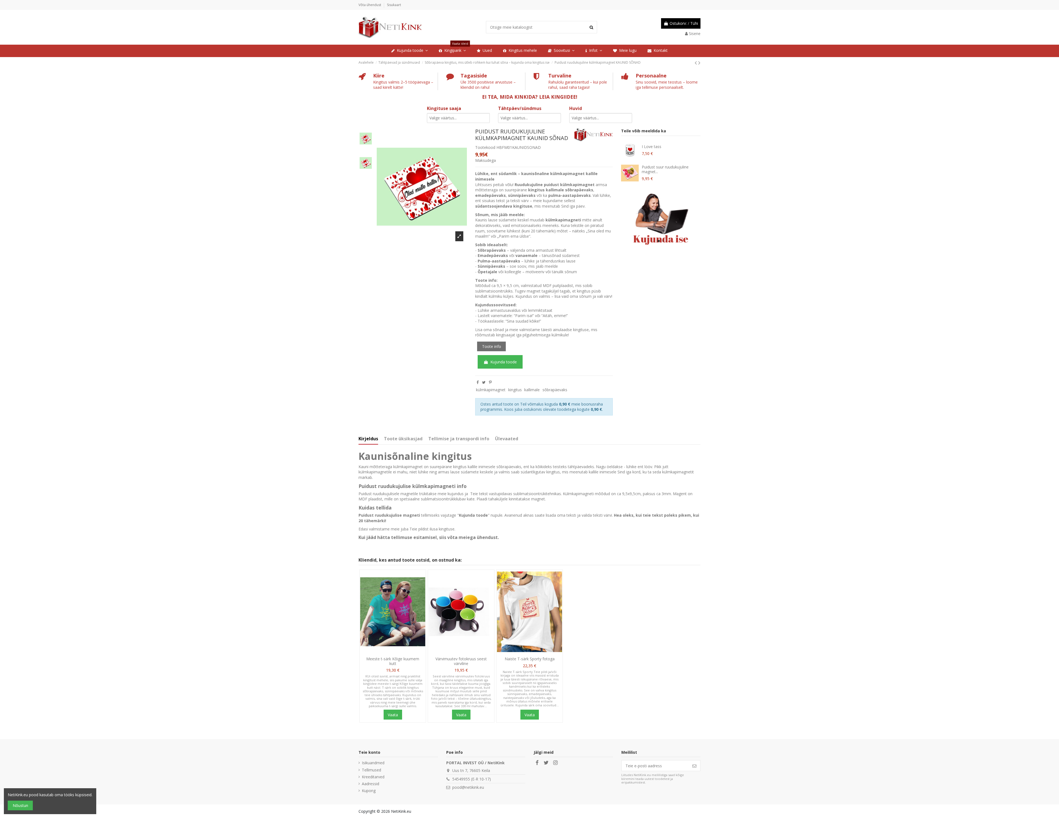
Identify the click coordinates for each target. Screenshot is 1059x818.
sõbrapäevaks (554, 389)
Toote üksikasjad (403, 439)
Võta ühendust (370, 4)
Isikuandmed (373, 762)
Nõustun (20, 805)
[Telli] (694, 765)
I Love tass (651, 146)
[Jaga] (478, 382)
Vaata (393, 714)
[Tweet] (484, 382)
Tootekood (485, 147)
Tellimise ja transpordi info (458, 439)
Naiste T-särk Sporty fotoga (530, 658)
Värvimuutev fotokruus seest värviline (461, 661)
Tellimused (371, 770)
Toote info (491, 346)
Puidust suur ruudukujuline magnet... (665, 169)
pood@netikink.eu (468, 787)
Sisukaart (394, 4)
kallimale (532, 389)
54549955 (461, 779)
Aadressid (370, 783)
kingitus (515, 389)
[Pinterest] (490, 382)
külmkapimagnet (491, 389)
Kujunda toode (503, 361)
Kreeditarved (373, 776)
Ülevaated (506, 439)
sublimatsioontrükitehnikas (537, 493)
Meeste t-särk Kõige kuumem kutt (392, 661)
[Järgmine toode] (699, 62)
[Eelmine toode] (696, 62)
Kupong (369, 790)
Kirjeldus (368, 439)
